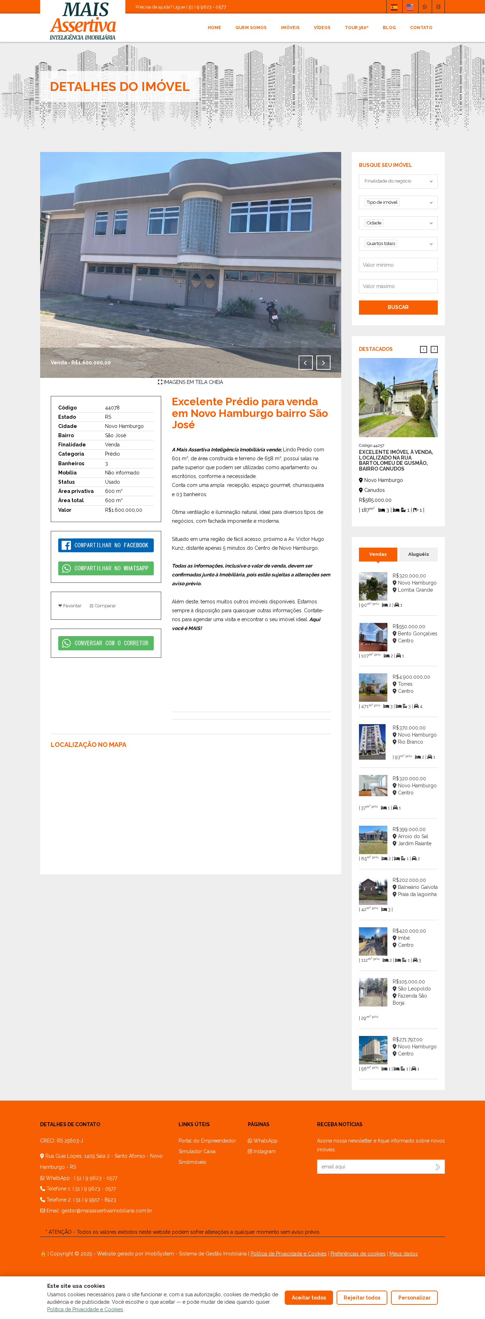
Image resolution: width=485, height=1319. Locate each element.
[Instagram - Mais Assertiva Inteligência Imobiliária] (438, 6)
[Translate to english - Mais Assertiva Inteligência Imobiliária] (410, 6)
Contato (421, 27)
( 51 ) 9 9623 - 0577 (95, 1178)
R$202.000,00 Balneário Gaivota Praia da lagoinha (415, 887)
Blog (389, 27)
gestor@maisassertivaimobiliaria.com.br (106, 1211)
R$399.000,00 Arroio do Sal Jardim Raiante (412, 836)
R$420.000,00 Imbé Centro (409, 938)
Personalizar (414, 1298)
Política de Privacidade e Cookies (289, 1253)
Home (214, 27)
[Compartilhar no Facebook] (106, 545)
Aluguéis (418, 554)
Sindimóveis (192, 1162)
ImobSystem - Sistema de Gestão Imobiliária (196, 1253)
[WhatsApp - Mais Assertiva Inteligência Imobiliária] (425, 6)
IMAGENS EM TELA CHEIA (192, 382)
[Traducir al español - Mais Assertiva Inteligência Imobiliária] (394, 6)
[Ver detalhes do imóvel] (398, 397)
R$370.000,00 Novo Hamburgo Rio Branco (415, 735)
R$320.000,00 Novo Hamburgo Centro (415, 786)
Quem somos (251, 27)
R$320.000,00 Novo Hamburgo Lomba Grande (415, 583)
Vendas (378, 554)
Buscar (398, 307)
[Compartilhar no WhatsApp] (106, 568)
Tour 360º (357, 27)
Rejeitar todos (362, 1298)
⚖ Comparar (102, 605)
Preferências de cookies (358, 1253)
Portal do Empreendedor (207, 1141)
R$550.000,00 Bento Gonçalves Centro (415, 634)
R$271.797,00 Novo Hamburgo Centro (415, 1047)
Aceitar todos (309, 1298)
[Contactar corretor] (106, 642)
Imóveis (290, 27)
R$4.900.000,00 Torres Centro (411, 684)
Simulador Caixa (197, 1151)
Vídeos (322, 27)
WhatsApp (265, 1141)
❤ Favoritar (70, 605)
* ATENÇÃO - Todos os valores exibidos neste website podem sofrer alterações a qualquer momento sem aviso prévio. (183, 1232)
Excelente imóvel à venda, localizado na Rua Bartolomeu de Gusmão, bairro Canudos (396, 460)
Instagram (264, 1151)
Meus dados (403, 1253)
